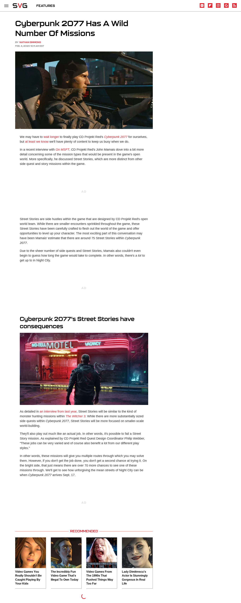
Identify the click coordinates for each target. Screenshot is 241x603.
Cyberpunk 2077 (115, 137)
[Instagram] (218, 7)
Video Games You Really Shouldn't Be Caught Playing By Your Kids (28, 577)
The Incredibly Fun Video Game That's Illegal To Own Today (64, 575)
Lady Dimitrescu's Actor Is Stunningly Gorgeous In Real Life (135, 577)
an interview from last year (58, 411)
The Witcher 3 (75, 416)
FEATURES (45, 6)
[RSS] (234, 7)
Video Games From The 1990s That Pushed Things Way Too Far (99, 577)
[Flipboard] (210, 7)
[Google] (226, 7)
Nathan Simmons (30, 42)
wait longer (51, 137)
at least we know (37, 141)
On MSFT (62, 149)
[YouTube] (202, 7)
